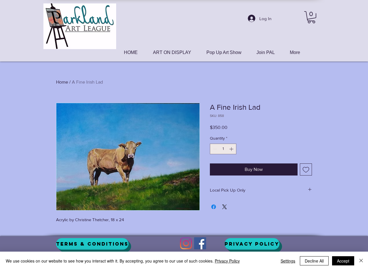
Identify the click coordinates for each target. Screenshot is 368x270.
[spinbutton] (223, 149)
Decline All (314, 261)
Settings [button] (288, 261)
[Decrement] (214, 149)
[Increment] (231, 149)
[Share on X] (224, 206)
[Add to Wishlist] (306, 169)
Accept (343, 261)
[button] (311, 17)
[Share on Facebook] (213, 206)
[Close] (361, 260)
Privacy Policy (227, 261)
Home (62, 82)
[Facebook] (200, 243)
